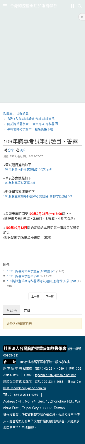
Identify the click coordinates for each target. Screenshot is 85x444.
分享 (11, 150)
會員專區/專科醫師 (45, 124)
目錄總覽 (22, 113)
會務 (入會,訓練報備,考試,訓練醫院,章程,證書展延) (41, 118)
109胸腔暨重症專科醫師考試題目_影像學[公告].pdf (37, 196)
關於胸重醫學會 (18, 124)
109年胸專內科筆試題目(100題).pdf (27, 169)
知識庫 (7, 113)
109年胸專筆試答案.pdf (19, 182)
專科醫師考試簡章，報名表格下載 (30, 129)
